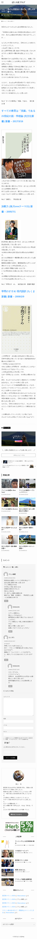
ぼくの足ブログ (18, 2)
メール (5, 725)
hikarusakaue (21, 895)
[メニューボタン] (2, 2)
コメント (6, 696)
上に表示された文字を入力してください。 (14, 747)
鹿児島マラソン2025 (8, 895)
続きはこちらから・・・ (18, 814)
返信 (6, 601)
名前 (4, 718)
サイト (5, 731)
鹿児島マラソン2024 (8, 903)
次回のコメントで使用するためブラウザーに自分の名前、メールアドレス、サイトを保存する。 (19, 738)
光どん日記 (6, 15)
